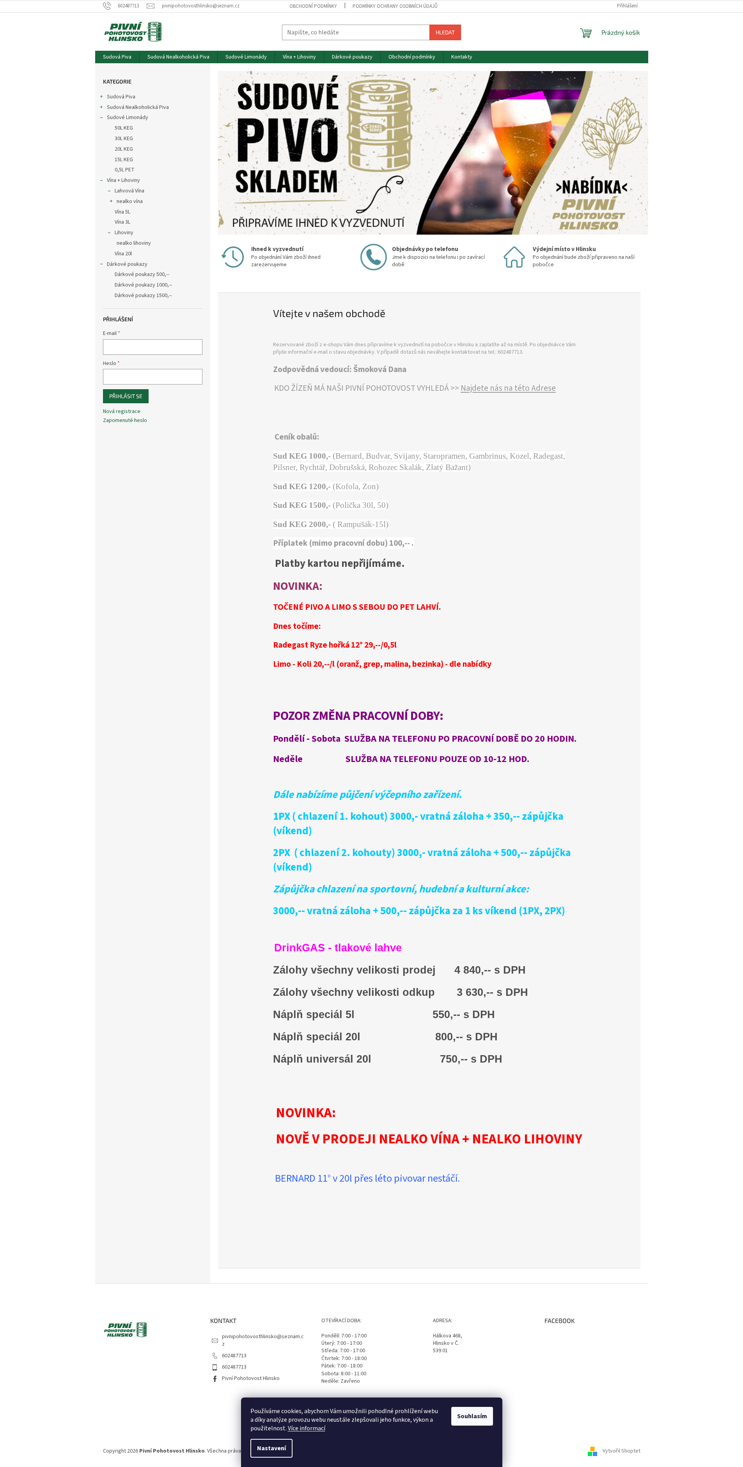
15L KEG (124, 160)
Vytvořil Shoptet (621, 1451)
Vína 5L (122, 212)
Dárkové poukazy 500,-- (142, 274)
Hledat (445, 32)
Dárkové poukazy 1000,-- (143, 285)
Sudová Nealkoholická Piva (138, 107)
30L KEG (124, 138)
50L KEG (124, 128)
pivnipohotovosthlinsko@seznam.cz (263, 1340)
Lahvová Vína (129, 191)
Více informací (306, 1428)
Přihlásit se (125, 396)
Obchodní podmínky (313, 6)
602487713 (234, 1356)
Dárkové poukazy (127, 264)
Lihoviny (124, 233)
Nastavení (271, 1448)
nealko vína (130, 201)
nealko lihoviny (134, 243)
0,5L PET (125, 170)
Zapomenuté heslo (125, 420)
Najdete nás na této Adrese (508, 388)
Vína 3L (122, 222)
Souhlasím (472, 1416)
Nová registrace (121, 411)
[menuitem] (117, 57)
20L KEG (124, 149)
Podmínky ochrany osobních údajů (395, 6)
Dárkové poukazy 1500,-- (143, 295)
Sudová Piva (121, 97)
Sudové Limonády (127, 117)
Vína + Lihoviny (123, 180)
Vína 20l (123, 254)
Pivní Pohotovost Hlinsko (251, 1378)
